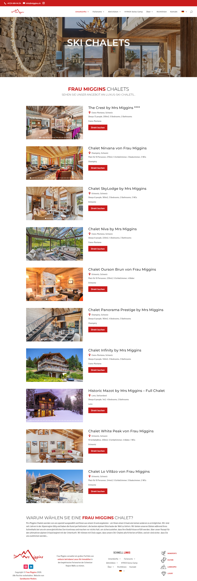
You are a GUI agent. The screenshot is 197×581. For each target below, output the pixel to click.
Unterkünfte (80, 12)
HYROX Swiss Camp (133, 12)
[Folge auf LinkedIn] (31, 567)
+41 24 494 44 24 (14, 3)
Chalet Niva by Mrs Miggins (112, 229)
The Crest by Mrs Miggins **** (114, 108)
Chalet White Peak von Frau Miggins (121, 431)
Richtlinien (162, 12)
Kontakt (173, 12)
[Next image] (80, 122)
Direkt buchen (98, 127)
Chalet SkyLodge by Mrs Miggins (117, 188)
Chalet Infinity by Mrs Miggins (114, 350)
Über (148, 12)
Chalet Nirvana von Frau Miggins (117, 148)
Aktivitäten (113, 12)
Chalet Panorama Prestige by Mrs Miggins (125, 310)
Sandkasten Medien (28, 578)
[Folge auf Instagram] (26, 567)
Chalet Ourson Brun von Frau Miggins (122, 269)
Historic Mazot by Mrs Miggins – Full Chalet (126, 391)
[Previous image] (29, 122)
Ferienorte (97, 12)
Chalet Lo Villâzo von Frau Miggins (119, 471)
